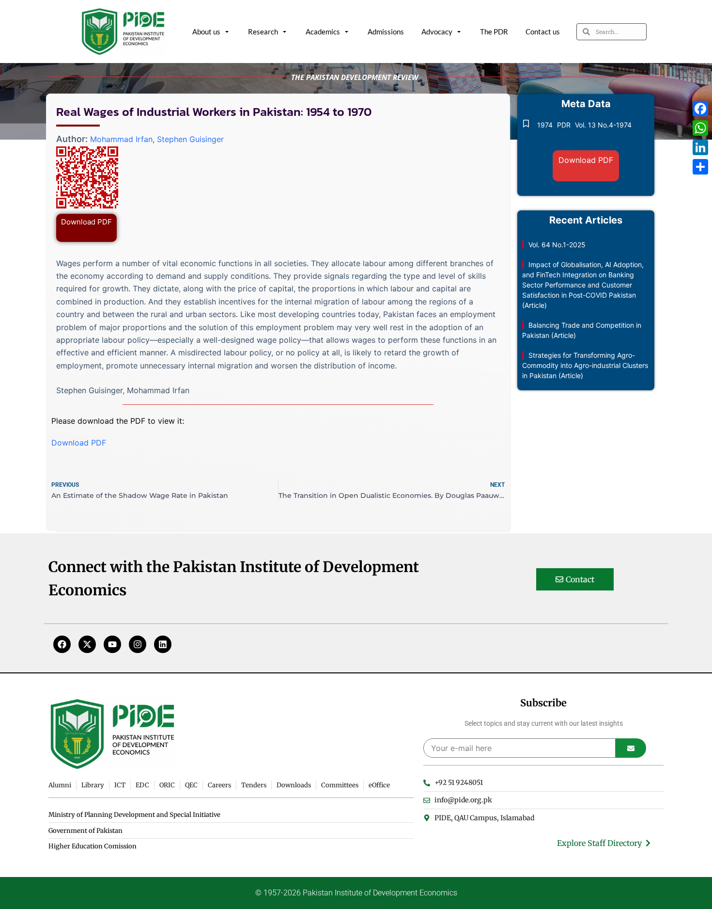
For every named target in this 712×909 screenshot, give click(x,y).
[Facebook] (62, 644)
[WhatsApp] (700, 128)
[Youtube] (112, 644)
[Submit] (631, 748)
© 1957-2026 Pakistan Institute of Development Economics (356, 892)
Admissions (386, 31)
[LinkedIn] (700, 147)
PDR (564, 125)
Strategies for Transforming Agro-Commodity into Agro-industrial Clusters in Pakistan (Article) (585, 365)
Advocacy (436, 31)
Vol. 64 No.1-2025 (557, 244)
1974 (545, 125)
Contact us (543, 31)
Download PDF (86, 221)
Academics (323, 31)
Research (263, 31)
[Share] (700, 166)
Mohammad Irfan (121, 139)
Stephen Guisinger (190, 139)
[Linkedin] (162, 644)
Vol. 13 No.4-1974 (603, 125)
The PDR (494, 31)
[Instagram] (137, 644)
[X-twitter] (87, 644)
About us (206, 31)
